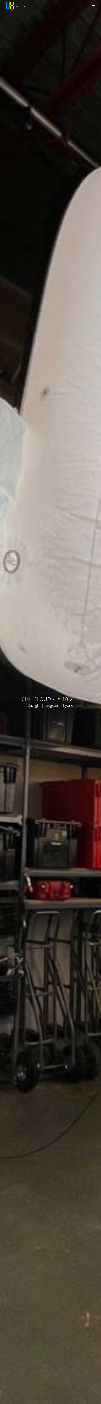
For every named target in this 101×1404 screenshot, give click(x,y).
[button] (93, 5)
